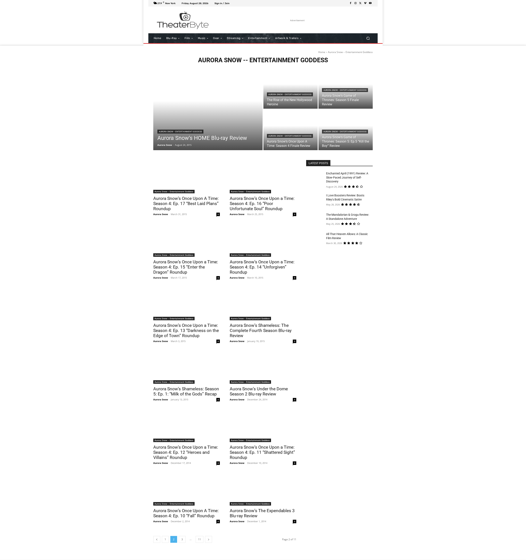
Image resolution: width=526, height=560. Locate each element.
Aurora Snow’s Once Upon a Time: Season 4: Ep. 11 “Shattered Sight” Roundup (262, 452)
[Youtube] (370, 3)
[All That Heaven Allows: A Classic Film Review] (316, 239)
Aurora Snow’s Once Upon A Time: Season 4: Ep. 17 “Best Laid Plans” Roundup (186, 203)
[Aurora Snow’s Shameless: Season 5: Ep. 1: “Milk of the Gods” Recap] (186, 367)
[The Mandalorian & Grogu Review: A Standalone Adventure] (316, 220)
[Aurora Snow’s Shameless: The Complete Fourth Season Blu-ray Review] (263, 303)
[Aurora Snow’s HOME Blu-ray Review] (208, 109)
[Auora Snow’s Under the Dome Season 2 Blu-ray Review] (263, 367)
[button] (368, 38)
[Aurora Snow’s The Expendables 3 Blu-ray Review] (263, 489)
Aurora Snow (160, 214)
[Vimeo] (365, 3)
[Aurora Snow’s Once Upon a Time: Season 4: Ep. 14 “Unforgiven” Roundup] (263, 240)
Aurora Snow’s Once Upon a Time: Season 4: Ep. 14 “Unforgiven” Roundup (262, 267)
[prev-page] (156, 539)
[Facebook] (350, 3)
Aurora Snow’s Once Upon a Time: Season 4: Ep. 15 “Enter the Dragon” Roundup (185, 267)
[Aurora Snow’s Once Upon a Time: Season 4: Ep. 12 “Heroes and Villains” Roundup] (186, 425)
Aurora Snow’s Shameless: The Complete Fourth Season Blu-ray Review (261, 330)
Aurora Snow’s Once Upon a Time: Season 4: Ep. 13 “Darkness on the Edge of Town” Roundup (186, 330)
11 (199, 539)
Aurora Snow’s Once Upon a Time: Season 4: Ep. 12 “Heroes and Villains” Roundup (185, 452)
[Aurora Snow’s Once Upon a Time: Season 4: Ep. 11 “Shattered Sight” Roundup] (263, 425)
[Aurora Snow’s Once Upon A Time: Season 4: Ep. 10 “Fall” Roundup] (186, 489)
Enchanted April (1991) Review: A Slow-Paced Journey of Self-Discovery (347, 177)
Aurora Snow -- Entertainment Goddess (180, 131)
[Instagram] (355, 3)
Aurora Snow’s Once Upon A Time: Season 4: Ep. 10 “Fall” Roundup (186, 513)
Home (321, 52)
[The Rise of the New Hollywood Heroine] (290, 88)
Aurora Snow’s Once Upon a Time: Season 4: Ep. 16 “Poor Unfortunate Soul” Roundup (262, 203)
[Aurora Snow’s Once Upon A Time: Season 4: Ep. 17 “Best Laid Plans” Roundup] (186, 176)
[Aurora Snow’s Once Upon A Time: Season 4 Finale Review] (290, 129)
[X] (360, 3)
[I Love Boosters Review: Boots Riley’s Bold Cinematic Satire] (316, 200)
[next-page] (208, 539)
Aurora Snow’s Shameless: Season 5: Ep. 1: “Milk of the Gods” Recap (186, 391)
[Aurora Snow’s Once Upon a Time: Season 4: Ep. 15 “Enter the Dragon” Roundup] (186, 240)
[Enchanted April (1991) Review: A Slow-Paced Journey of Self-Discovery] (316, 179)
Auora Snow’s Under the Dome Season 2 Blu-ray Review (259, 391)
